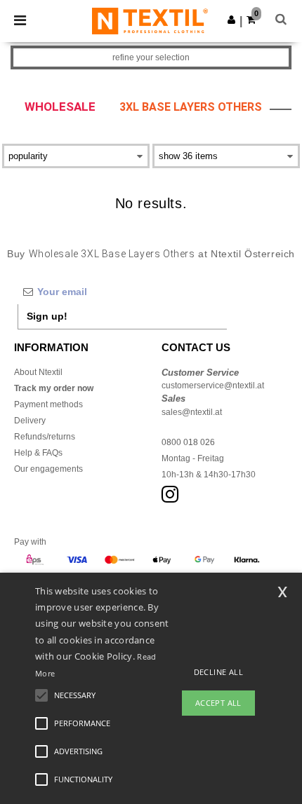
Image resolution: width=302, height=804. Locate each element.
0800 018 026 (188, 442)
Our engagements (48, 469)
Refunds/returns (44, 437)
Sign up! (47, 316)
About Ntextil (38, 372)
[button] (231, 19)
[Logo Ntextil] (150, 20)
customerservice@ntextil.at (213, 385)
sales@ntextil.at (192, 412)
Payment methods (48, 404)
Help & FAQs (38, 453)
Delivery (30, 420)
